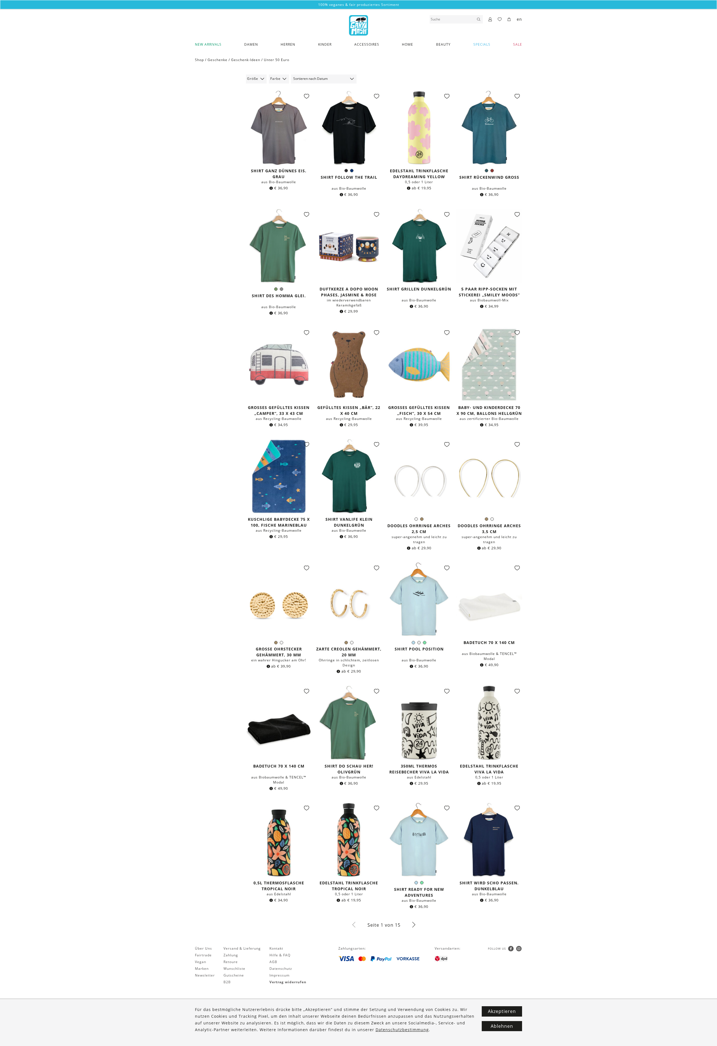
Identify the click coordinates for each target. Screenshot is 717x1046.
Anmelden (359, 583)
